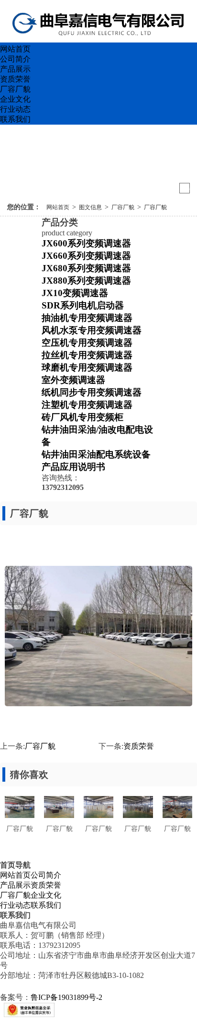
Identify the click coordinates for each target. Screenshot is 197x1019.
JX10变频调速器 (75, 293)
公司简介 (15, 59)
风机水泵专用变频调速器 (92, 330)
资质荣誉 (15, 79)
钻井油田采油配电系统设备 (96, 454)
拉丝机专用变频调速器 (87, 355)
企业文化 (15, 99)
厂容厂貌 (15, 89)
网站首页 (15, 49)
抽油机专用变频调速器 (87, 318)
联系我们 (15, 119)
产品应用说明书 (73, 467)
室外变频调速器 (73, 380)
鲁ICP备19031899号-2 (66, 997)
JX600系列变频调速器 (86, 243)
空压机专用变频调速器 (87, 343)
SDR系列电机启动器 (83, 305)
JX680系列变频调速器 (86, 268)
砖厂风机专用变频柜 (82, 417)
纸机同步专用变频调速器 (92, 392)
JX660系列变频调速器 (86, 256)
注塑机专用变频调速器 (87, 405)
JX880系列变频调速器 (86, 281)
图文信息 (90, 207)
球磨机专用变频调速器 (87, 367)
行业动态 (15, 109)
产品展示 (15, 69)
